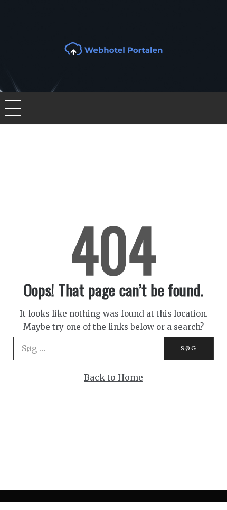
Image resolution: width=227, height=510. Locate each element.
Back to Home (113, 377)
